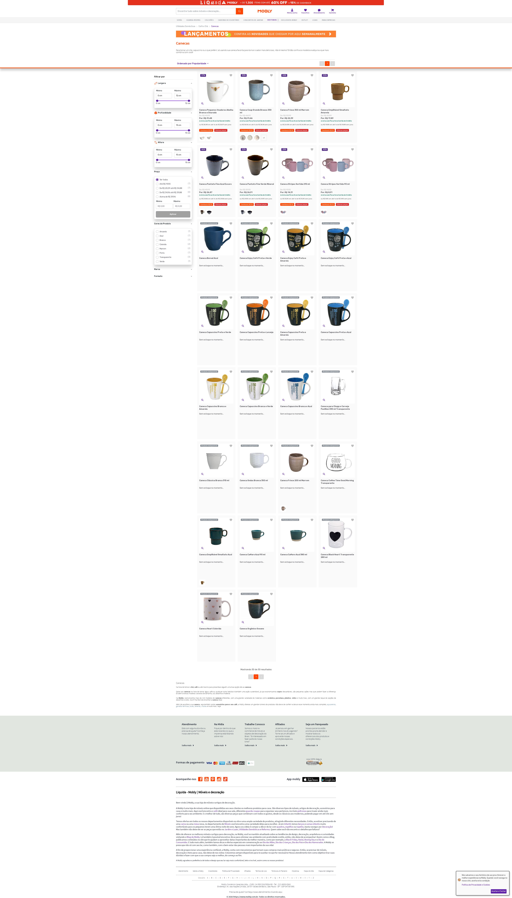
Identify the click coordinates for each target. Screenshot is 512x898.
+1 (264, 138)
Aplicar (173, 214)
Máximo (177, 91)
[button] (194, 63)
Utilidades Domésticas (185, 26)
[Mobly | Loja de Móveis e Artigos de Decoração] (265, 11)
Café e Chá (203, 26)
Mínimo (159, 91)
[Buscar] (239, 11)
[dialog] (482, 883)
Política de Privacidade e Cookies (476, 885)
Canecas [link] (215, 26)
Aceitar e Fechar (498, 891)
